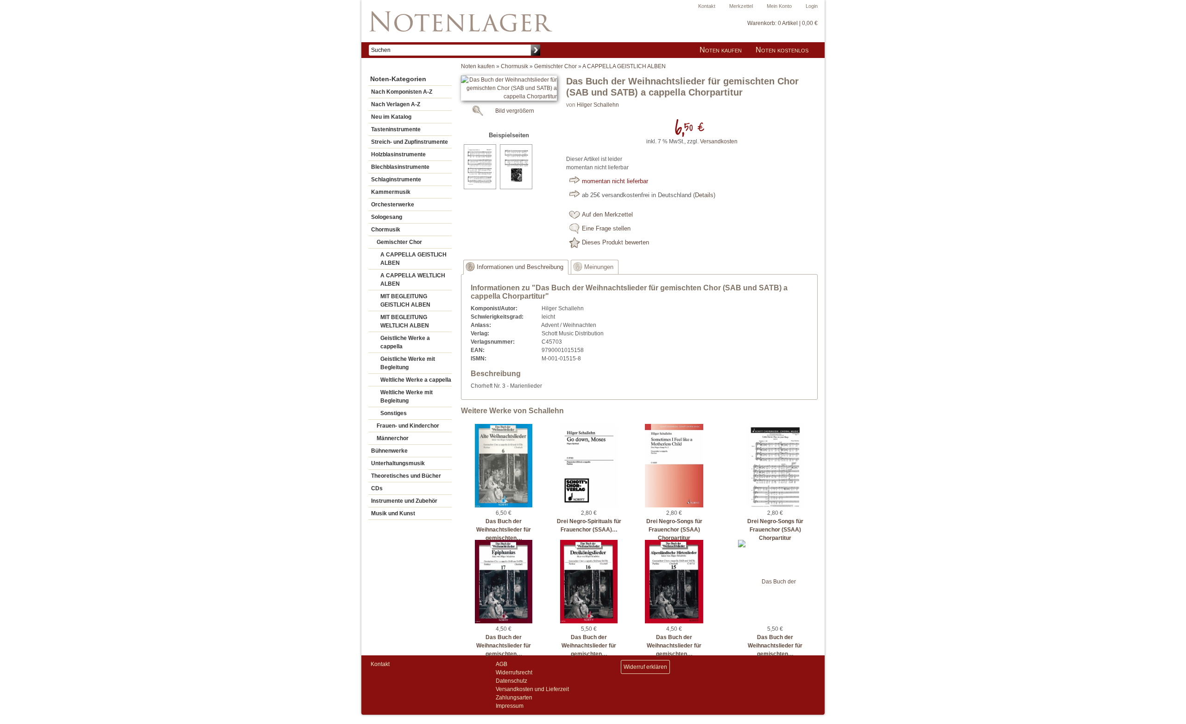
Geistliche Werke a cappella (405, 342)
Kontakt (706, 6)
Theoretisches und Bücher (406, 476)
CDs (377, 488)
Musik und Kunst (393, 513)
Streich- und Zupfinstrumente (409, 142)
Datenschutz (511, 681)
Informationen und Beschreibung (520, 267)
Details (704, 195)
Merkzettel (741, 6)
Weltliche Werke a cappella (415, 380)
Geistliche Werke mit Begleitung (407, 363)
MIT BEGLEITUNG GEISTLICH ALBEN (405, 300)
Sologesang (386, 217)
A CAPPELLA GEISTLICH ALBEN (413, 258)
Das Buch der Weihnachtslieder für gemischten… (503, 529)
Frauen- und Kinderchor (408, 426)
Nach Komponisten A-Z (401, 92)
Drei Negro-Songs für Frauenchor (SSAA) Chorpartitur (674, 529)
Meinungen (598, 267)
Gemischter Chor (399, 242)
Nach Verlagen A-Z (395, 104)
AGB (501, 664)
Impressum (510, 706)
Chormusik (385, 229)
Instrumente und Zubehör (404, 501)
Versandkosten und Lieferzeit (532, 689)
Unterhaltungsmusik (398, 463)
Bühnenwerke (389, 451)
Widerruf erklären (645, 667)
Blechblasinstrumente (400, 167)
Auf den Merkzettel (607, 214)
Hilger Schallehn (598, 105)
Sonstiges (393, 413)
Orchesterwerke (392, 204)
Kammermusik (390, 192)
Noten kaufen (721, 50)
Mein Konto (779, 6)
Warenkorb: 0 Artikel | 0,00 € (782, 23)
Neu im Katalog (391, 117)
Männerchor (393, 438)
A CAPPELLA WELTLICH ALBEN (412, 279)
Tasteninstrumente (396, 129)
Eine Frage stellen (606, 228)
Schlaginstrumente (396, 179)
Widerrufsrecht (514, 672)
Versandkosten (719, 141)
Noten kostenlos (782, 50)
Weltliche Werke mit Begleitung (406, 396)
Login (812, 6)
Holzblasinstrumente (398, 154)
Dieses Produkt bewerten (615, 242)
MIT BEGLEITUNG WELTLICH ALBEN (404, 321)
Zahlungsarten (514, 697)
